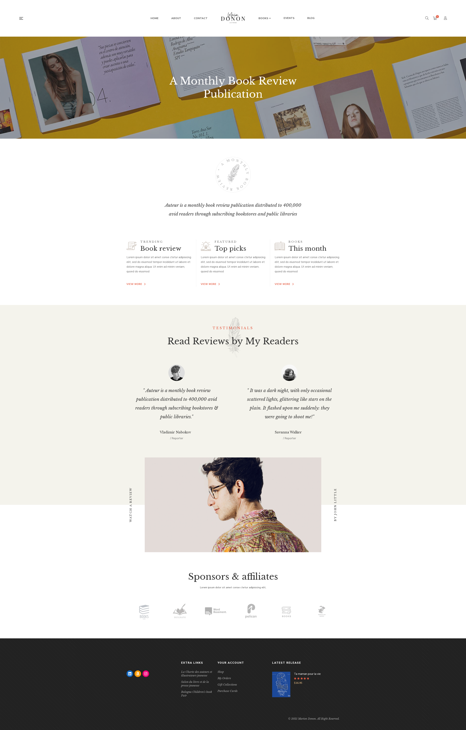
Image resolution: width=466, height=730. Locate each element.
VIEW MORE (134, 284)
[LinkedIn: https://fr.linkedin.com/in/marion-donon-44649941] (130, 673)
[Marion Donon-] (233, 18)
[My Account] (446, 18)
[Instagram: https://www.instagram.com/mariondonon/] (146, 673)
